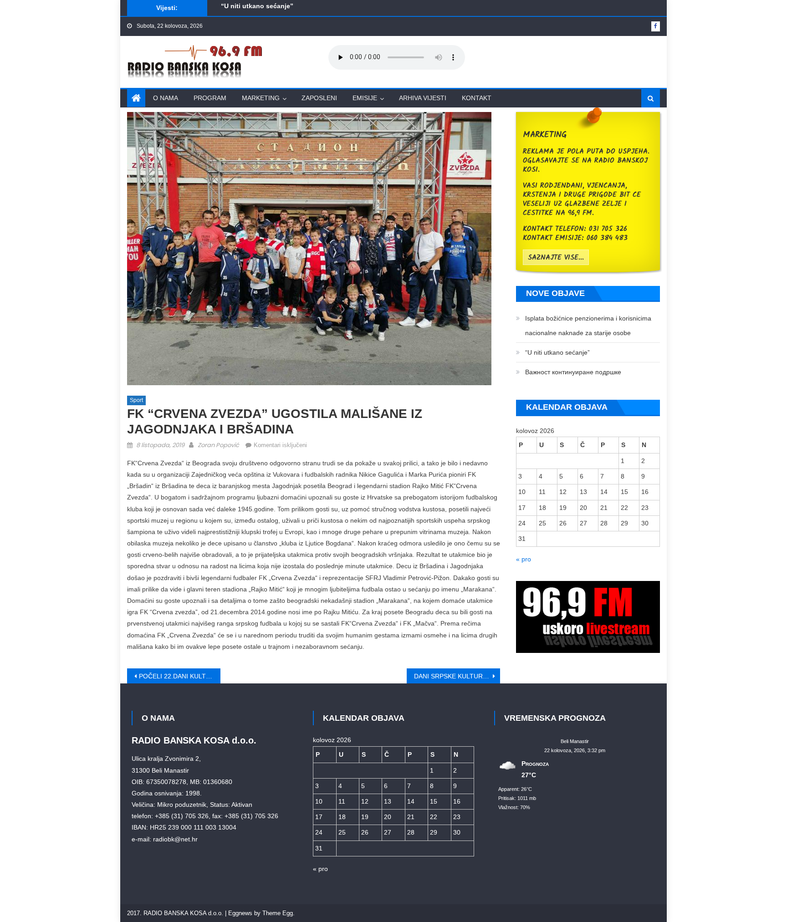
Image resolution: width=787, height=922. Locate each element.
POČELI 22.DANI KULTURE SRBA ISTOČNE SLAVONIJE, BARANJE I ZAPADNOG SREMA (179, 676)
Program (210, 98)
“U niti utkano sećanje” (557, 352)
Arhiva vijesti (422, 98)
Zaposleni (319, 98)
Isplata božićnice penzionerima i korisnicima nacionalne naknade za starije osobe (588, 325)
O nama (165, 98)
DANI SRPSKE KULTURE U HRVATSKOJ (457, 676)
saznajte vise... (556, 257)
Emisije (365, 98)
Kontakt (476, 98)
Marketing (261, 98)
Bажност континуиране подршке (273, 11)
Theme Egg (277, 913)
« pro (523, 559)
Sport (136, 400)
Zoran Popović (218, 445)
